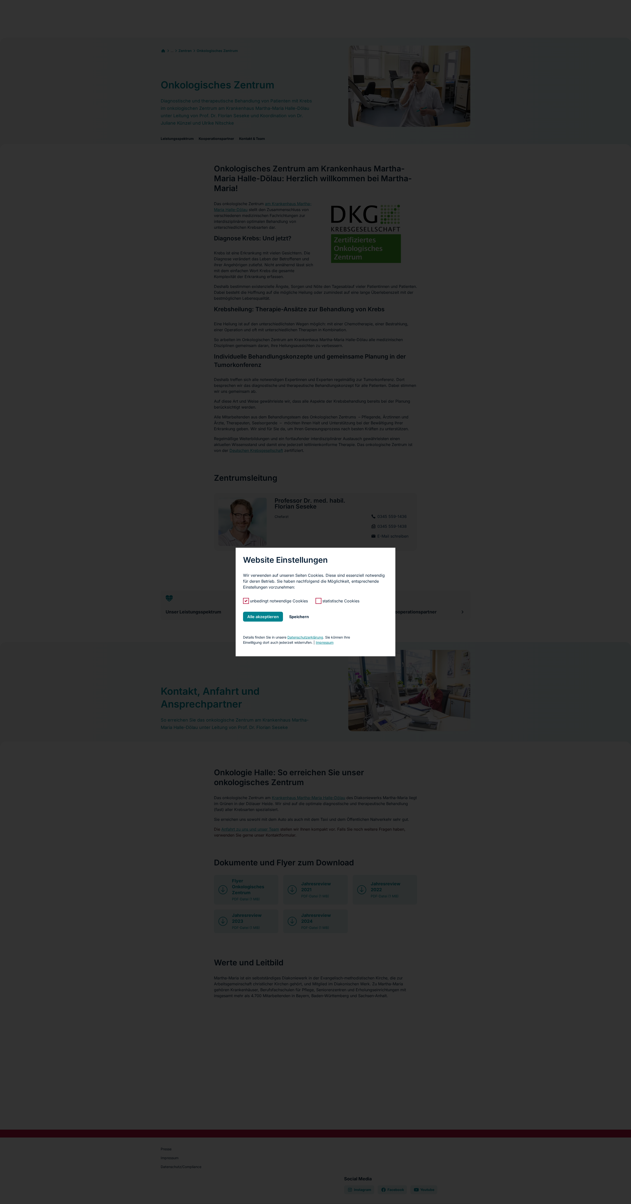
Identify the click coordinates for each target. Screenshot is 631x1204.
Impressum (324, 642)
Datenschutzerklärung (305, 637)
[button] (263, 617)
